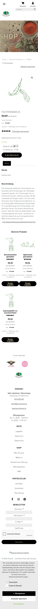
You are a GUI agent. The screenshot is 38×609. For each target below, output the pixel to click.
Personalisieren (18, 604)
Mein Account (19, 453)
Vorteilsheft (19, 488)
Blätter (29, 59)
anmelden (19, 484)
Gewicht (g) (7, 146)
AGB (19, 471)
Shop (4, 59)
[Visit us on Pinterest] (24, 499)
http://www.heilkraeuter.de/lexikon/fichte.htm (19, 222)
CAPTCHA (19, 528)
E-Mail (19, 522)
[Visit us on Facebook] (12, 499)
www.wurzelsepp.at (19, 408)
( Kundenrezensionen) (20, 131)
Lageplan (19, 431)
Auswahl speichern (19, 599)
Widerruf (19, 457)
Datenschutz (19, 441)
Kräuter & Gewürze (16, 59)
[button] (32, 78)
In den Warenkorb (12, 155)
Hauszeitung (19, 493)
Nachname (19, 515)
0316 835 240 (19, 399)
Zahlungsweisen (19, 467)
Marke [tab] (7, 163)
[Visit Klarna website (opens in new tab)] (19, 553)
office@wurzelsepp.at (19, 404)
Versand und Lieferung (19, 462)
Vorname (19, 509)
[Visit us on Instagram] (18, 499)
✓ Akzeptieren (19, 593)
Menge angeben (10, 284)
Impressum (19, 436)
